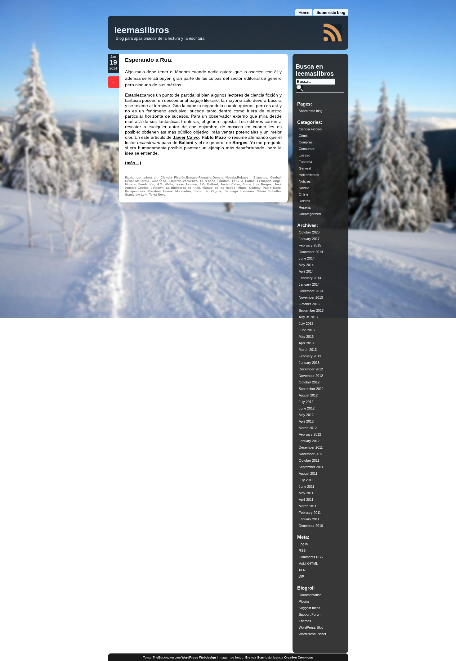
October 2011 (309, 460)
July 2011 (306, 480)
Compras (306, 142)
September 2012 (311, 389)
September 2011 (311, 467)
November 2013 (311, 297)
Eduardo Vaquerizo (183, 181)
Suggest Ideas (309, 608)
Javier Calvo (186, 137)
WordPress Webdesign (198, 657)
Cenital (275, 177)
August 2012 (308, 395)
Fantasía (205, 177)
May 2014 (306, 265)
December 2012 (311, 369)
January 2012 (309, 441)
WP (301, 576)
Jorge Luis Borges (257, 184)
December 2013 (311, 291)
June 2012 (307, 408)
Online (303, 194)
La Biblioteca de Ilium (183, 187)
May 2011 (306, 493)
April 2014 (306, 271)
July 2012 (306, 402)
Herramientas (309, 175)
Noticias (305, 181)
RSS (302, 550)
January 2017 (309, 239)
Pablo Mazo (271, 187)
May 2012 (306, 415)
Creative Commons (298, 657)
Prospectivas (135, 191)
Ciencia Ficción (173, 177)
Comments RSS (311, 557)
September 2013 (311, 310)
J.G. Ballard (208, 184)
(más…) (133, 162)
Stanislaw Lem (136, 194)
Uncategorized (310, 214)
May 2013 (306, 336)
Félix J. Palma (243, 181)
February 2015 (310, 245)
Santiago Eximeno (239, 191)
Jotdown (157, 187)
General (218, 177)
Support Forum (310, 614)
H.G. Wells (165, 184)
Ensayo (192, 177)
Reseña (305, 207)
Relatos (242, 177)
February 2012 (310, 434)
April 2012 (306, 421)
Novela (231, 177)
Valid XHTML (308, 563)
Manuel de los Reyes (219, 187)
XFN (302, 570)
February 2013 (310, 356)
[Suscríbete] (333, 33)
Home (303, 12)
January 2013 (309, 362)
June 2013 (307, 330)
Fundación (146, 184)
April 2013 (306, 343)
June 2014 (307, 258)
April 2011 (306, 499)
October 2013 (309, 304)
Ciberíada (159, 181)
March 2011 (307, 506)
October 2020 (309, 232)
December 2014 (311, 252)
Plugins (304, 601)
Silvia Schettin (269, 191)
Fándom (223, 181)
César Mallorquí (137, 181)
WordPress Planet (312, 634)
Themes (305, 621)
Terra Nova (157, 194)
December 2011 (311, 447)
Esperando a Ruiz (148, 60)
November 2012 (311, 376)
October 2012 (309, 382)
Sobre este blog (330, 12)
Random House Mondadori (169, 191)
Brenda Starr (255, 657)
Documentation (310, 595)
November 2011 (311, 454)
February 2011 (310, 512)
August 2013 (308, 317)
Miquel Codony (249, 187)
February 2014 (310, 278)
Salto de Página (207, 191)
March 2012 (308, 428)
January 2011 (309, 519)
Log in (303, 544)
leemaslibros (141, 30)
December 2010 (311, 525)
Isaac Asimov (186, 184)
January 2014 (309, 284)
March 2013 (308, 349)
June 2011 (306, 486)
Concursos (307, 149)
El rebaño (207, 181)
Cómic (303, 136)
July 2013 (306, 323)
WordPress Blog (311, 627)
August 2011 (308, 473)
